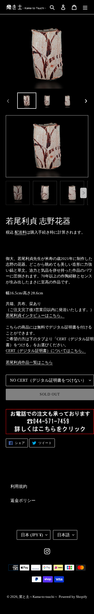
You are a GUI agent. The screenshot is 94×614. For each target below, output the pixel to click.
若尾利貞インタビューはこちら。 (35, 315)
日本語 (63, 535)
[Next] (83, 193)
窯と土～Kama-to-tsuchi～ (38, 597)
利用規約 (18, 486)
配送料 (20, 232)
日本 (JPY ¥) (32, 535)
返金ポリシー (23, 500)
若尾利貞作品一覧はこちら (29, 362)
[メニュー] (85, 7)
